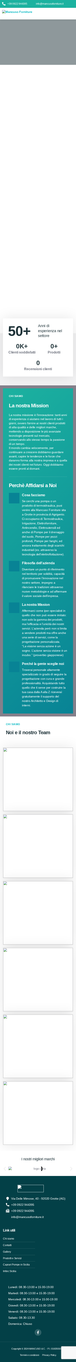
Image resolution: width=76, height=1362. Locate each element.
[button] (72, 13)
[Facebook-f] (38, 1332)
